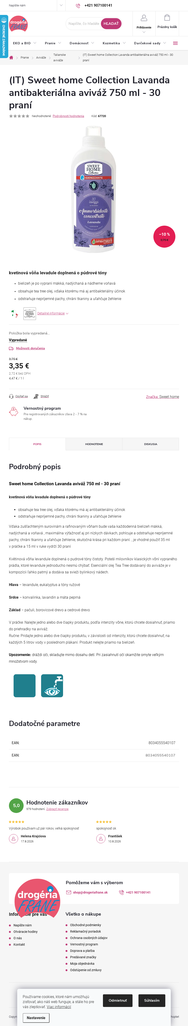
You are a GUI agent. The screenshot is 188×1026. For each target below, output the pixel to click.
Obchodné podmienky (85, 925)
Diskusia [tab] (150, 444)
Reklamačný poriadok (85, 931)
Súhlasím (152, 1000)
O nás (18, 938)
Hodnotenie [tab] (94, 444)
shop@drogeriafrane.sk (90, 892)
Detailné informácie (51, 313)
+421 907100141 (138, 892)
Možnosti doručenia (30, 348)
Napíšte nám (17, 5)
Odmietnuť (118, 1000)
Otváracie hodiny (26, 931)
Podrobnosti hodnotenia (68, 116)
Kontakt (19, 944)
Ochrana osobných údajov (89, 938)
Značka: (162, 396)
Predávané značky (83, 957)
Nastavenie (36, 1018)
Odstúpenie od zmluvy (86, 970)
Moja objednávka (82, 963)
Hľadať (111, 23)
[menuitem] (25, 43)
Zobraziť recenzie (57, 809)
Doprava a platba (82, 951)
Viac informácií (59, 1007)
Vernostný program (84, 944)
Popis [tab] (37, 444)
